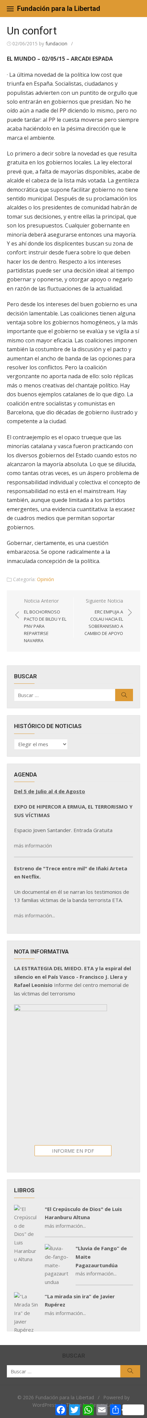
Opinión (45, 579)
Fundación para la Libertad (58, 8)
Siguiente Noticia (103, 616)
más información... (34, 915)
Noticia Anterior (45, 620)
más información (33, 845)
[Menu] (10, 8)
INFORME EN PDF (73, 1150)
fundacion (56, 43)
